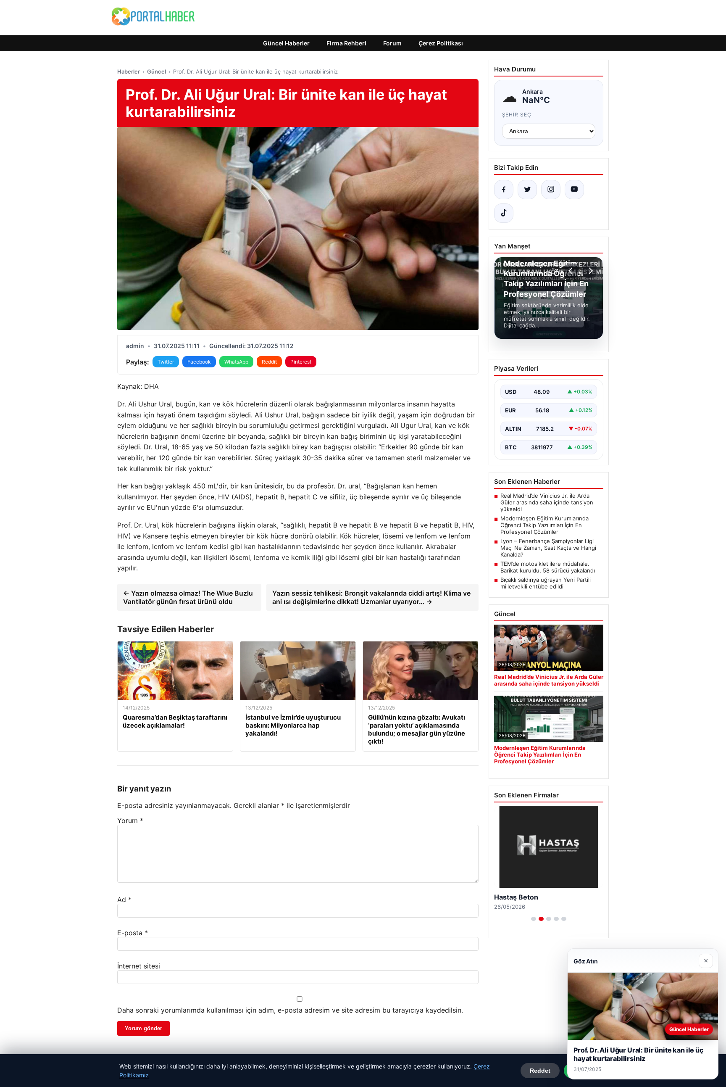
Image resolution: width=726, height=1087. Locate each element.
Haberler (128, 71)
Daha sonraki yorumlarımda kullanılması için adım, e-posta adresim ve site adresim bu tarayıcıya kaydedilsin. (290, 1010)
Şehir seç (517, 114)
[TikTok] (503, 213)
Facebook (199, 362)
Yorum (130, 820)
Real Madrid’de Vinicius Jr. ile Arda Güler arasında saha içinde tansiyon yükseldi (546, 502)
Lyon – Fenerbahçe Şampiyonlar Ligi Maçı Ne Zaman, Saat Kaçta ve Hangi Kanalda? (548, 548)
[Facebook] (503, 189)
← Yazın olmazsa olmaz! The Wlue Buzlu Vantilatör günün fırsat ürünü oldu (188, 597)
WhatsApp (236, 362)
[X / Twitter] (527, 189)
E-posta (132, 933)
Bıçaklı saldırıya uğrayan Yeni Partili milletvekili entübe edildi (545, 583)
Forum (392, 43)
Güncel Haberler (286, 43)
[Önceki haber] (572, 271)
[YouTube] (574, 189)
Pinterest (300, 362)
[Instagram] (550, 189)
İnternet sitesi (138, 966)
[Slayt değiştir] (533, 919)
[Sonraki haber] (589, 271)
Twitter (166, 362)
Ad (124, 899)
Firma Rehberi (346, 43)
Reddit (269, 362)
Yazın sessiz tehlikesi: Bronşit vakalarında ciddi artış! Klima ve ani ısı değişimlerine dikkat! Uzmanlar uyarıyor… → (371, 597)
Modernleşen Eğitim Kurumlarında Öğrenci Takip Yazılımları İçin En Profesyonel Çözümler (544, 525)
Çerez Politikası (440, 43)
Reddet (540, 1070)
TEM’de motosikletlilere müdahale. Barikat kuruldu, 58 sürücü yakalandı (547, 567)
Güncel (156, 71)
